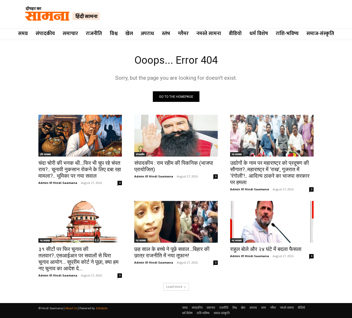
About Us (71, 308)
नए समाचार (237, 154)
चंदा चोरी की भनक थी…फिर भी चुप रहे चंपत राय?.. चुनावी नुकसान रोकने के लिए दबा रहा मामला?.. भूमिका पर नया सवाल (79, 169)
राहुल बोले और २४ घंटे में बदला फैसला (265, 249)
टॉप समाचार (45, 154)
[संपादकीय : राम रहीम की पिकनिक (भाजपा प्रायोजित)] (176, 136)
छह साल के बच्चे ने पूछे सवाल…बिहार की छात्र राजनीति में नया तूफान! (171, 252)
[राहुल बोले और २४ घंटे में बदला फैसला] (272, 222)
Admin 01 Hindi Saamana (57, 183)
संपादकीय (140, 154)
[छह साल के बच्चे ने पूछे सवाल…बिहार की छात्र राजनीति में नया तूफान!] (176, 222)
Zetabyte (101, 308)
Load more (174, 286)
